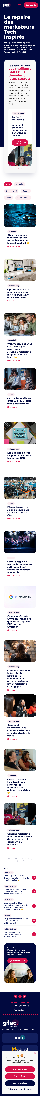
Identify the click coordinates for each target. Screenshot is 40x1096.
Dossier (26, 191)
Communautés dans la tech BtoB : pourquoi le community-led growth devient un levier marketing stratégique (19, 678)
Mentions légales (8, 1029)
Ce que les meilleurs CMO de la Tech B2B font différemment (19, 401)
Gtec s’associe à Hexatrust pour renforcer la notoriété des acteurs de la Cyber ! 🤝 (19, 786)
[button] (19, 5)
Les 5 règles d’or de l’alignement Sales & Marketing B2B (19, 455)
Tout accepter (20, 1069)
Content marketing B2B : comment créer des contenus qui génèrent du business (19, 126)
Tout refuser (20, 1076)
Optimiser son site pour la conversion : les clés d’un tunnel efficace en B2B (18, 293)
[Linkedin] (15, 996)
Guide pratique (23, 198)
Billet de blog (18, 113)
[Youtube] (24, 996)
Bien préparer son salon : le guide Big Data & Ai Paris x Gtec (18, 511)
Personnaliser (20, 1083)
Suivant (20, 861)
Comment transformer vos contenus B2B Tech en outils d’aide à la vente (18, 730)
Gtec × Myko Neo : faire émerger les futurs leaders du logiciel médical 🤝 (18, 239)
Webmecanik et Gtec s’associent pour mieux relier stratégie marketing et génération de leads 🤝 (19, 351)
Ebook (8, 198)
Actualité (19, 184)
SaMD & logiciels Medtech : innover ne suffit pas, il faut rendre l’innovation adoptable (19, 567)
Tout (8, 184)
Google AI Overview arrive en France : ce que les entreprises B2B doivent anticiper (19, 621)
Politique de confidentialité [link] (20, 1089)
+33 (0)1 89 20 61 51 (20, 1005)
